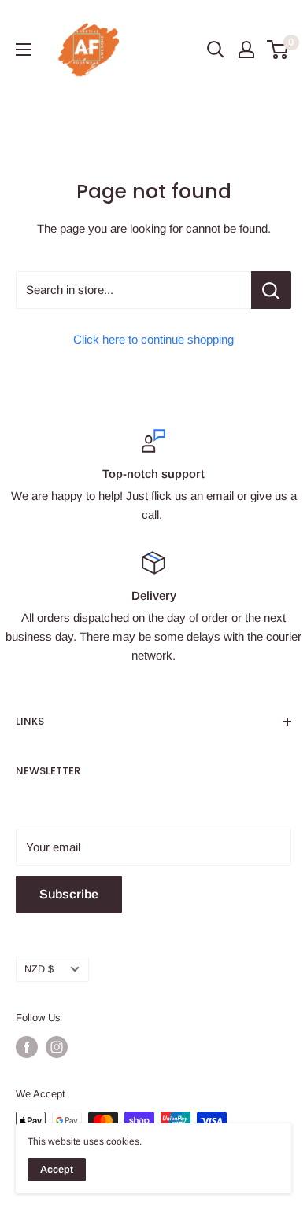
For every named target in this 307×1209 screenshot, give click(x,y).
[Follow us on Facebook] (27, 1047)
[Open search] (215, 49)
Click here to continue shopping (153, 339)
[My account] (246, 49)
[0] (278, 49)
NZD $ (39, 969)
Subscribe (68, 894)
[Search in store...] (271, 290)
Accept (56, 1169)
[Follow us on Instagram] (57, 1047)
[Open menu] (23, 49)
